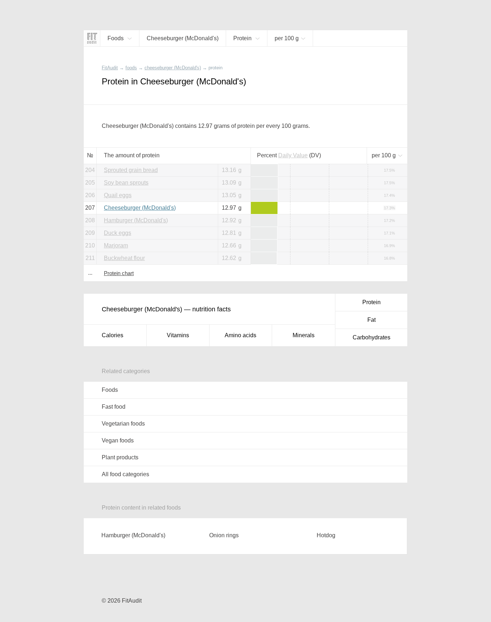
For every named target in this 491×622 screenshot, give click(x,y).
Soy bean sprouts (126, 183)
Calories (112, 335)
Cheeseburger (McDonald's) (140, 208)
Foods (110, 390)
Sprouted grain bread (131, 170)
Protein (371, 302)
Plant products (120, 457)
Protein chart (119, 273)
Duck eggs (117, 233)
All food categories (125, 474)
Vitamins (178, 335)
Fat (371, 320)
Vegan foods (118, 440)
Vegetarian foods (123, 424)
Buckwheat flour (124, 258)
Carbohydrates (371, 337)
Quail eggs (118, 195)
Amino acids (240, 335)
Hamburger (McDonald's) (136, 220)
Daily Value (293, 155)
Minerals (304, 335)
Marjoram (116, 245)
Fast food (113, 407)
